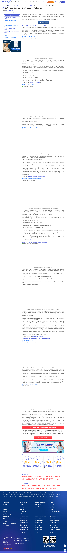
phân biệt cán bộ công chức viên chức (51, 479)
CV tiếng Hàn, (23, 492)
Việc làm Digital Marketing (55, 522)
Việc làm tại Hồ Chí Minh (24, 520)
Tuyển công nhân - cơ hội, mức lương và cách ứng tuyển (27, 466)
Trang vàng (22, 513)
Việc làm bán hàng (38, 527)
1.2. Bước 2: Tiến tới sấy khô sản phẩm (12, 22)
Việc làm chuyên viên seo (55, 524)
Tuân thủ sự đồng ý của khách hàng (10, 523)
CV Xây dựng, (44, 494)
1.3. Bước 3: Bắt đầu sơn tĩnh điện (11, 23)
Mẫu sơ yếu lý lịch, (50, 492)
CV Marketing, (39, 494)
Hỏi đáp (4, 507)
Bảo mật (4, 513)
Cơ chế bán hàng (6, 526)
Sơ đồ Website (6, 516)
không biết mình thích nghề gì (37, 476)
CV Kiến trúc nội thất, (18, 496)
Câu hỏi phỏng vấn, (6, 494)
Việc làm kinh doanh (39, 518)
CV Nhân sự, (27, 494)
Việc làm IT (37, 524)
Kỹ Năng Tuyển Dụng (56, 485)
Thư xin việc (22, 507)
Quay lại (4, 7)
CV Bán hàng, (33, 494)
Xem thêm (43, 471)
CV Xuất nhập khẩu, (56, 494)
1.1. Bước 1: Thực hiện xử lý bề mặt (11, 20)
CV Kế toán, (13, 494)
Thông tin (5, 506)
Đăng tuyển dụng (38, 504)
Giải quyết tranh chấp (7, 514)
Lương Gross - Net (53, 506)
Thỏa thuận (5, 511)
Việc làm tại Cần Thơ (24, 527)
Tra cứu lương (52, 504)
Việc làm (12, 1)
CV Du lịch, (45, 496)
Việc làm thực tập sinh (54, 527)
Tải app (51, 509)
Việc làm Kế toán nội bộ (54, 520)
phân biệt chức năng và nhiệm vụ (30, 478)
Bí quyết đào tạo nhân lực (41, 488)
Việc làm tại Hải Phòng (24, 524)
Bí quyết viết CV (26, 485)
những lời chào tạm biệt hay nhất (53, 476)
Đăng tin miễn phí (50, 1)
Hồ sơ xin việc (22, 509)
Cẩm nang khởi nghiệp (28, 487)
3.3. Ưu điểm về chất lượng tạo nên (11, 37)
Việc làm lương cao (38, 529)
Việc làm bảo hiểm (38, 522)
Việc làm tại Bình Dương (24, 525)
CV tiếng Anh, (11, 492)
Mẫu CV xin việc (23, 506)
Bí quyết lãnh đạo (52, 488)
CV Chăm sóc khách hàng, (27, 496)
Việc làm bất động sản (39, 520)
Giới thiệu (5, 504)
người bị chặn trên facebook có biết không (32, 479)
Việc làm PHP (52, 518)
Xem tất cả (22, 532)
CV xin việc (17, 1)
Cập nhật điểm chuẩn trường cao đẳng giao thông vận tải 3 (37, 466)
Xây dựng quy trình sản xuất (43, 437)
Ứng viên (22, 1)
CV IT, (23, 494)
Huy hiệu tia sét (6, 521)
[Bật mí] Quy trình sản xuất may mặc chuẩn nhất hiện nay (59, 466)
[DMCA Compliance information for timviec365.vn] (11, 549)
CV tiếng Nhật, (29, 492)
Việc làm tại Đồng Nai (24, 529)
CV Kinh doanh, (19, 494)
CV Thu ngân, (50, 496)
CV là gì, (56, 492)
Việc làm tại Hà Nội (23, 518)
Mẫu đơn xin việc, (36, 492)
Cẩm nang (27, 1)
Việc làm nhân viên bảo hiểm (55, 529)
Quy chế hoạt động (6, 525)
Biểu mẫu (36, 507)
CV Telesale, (56, 496)
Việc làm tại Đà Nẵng (24, 522)
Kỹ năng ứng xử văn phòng (55, 487)
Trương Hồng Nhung (10, 10)
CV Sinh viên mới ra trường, (8, 496)
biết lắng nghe (26, 476)
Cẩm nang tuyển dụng (39, 506)
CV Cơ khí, (50, 494)
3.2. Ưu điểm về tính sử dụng (10, 35)
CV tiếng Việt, (17, 492)
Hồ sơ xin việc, (5, 492)
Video (4, 518)
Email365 (52, 507)
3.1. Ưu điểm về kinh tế (9, 34)
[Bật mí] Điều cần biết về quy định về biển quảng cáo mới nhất (48, 466)
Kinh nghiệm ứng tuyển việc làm (41, 487)
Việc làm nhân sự (38, 525)
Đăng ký (63, 1)
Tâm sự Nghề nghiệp (36, 485)
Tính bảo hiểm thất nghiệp (55, 511)
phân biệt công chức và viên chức (46, 478)
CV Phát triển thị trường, (37, 496)
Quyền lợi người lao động (28, 488)
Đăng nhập (57, 1)
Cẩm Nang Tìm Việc (46, 485)
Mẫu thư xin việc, (43, 492)
